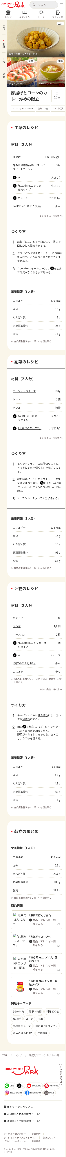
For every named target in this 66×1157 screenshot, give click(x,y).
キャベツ (18, 618)
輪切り (52, 467)
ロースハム (19, 634)
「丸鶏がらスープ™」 (29, 428)
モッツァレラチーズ (24, 391)
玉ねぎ (17, 626)
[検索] (34, 5)
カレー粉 (23, 198)
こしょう (18, 671)
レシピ (18, 1055)
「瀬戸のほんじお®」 (24, 663)
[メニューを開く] (61, 4)
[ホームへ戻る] (13, 4)
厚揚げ (17, 157)
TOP (5, 1055)
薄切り (46, 463)
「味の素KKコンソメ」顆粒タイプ (30, 187)
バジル (17, 407)
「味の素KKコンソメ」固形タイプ (32, 645)
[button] (44, 4)
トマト (17, 399)
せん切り (43, 715)
